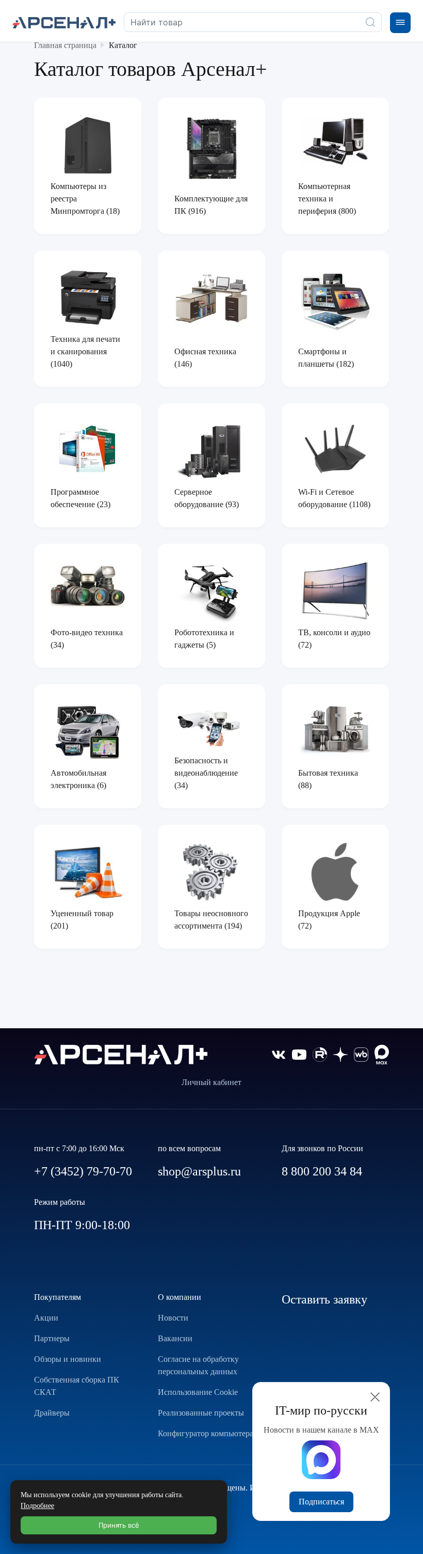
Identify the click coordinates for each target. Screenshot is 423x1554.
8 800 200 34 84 (322, 1171)
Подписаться (321, 1501)
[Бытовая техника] (335, 730)
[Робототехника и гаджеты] (211, 591)
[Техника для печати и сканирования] (88, 298)
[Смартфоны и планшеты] (335, 301)
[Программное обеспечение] (88, 451)
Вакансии (175, 1338)
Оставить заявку (324, 1299)
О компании (179, 1297)
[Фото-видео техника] (88, 586)
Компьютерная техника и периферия (324, 198)
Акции (46, 1317)
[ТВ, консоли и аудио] (335, 591)
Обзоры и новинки (67, 1359)
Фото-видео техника (87, 632)
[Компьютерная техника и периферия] (335, 141)
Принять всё (119, 1525)
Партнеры (52, 1338)
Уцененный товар (82, 913)
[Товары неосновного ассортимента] (211, 872)
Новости (173, 1317)
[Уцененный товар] (88, 872)
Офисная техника (205, 351)
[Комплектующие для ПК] (211, 148)
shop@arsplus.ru (199, 1171)
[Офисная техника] (211, 299)
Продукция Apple (329, 913)
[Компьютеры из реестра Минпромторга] (88, 145)
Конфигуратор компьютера (205, 1433)
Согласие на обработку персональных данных (198, 1365)
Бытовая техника (328, 772)
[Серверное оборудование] (211, 451)
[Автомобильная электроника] (88, 731)
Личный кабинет (211, 1082)
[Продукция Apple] (335, 872)
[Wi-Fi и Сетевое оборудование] (335, 451)
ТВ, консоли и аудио (334, 632)
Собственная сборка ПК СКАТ (76, 1385)
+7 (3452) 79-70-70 (83, 1171)
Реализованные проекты (201, 1412)
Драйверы (52, 1412)
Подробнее (37, 1506)
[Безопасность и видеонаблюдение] (211, 724)
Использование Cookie (198, 1392)
